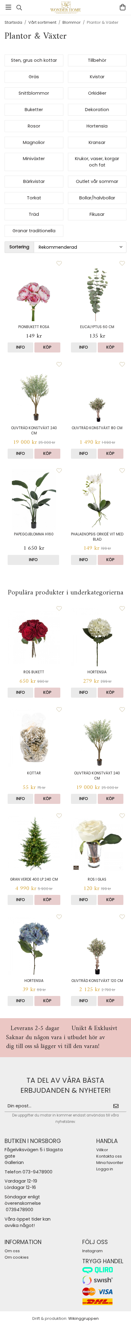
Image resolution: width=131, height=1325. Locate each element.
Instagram (92, 1251)
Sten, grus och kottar (34, 60)
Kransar (97, 142)
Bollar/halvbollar (97, 198)
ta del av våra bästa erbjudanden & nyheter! (65, 1085)
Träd (34, 214)
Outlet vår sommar (97, 181)
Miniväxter (34, 159)
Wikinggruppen (83, 1318)
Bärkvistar (34, 181)
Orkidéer (97, 93)
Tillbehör (97, 60)
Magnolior (34, 142)
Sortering (19, 247)
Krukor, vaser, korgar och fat (97, 162)
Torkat (34, 198)
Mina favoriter (109, 1163)
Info (20, 347)
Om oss (12, 1251)
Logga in (104, 1169)
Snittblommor (34, 93)
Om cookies (17, 1257)
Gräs (34, 77)
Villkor (102, 1150)
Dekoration (97, 110)
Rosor (34, 126)
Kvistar (97, 77)
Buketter (34, 110)
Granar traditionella (33, 231)
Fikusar (97, 214)
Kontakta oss (109, 1156)
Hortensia (97, 126)
